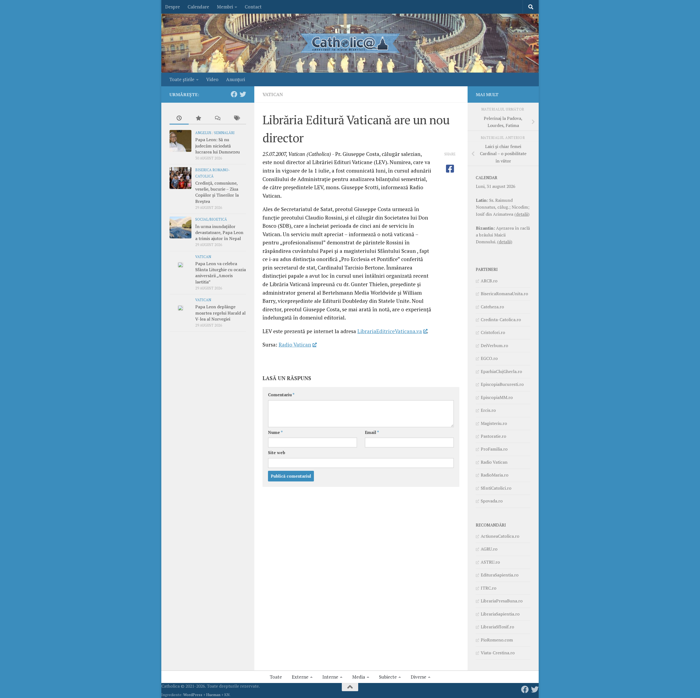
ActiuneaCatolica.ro (500, 536)
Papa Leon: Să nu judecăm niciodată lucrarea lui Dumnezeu (217, 146)
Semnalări (224, 133)
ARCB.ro (489, 281)
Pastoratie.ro (493, 436)
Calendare (198, 7)
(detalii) (521, 214)
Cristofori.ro (493, 332)
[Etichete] (236, 119)
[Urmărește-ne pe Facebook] (234, 94)
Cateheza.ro (492, 307)
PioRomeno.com (497, 640)
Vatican (272, 94)
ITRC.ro (488, 588)
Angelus (203, 133)
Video (212, 79)
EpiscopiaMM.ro (497, 397)
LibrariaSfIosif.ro (497, 627)
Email (372, 432)
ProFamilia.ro (494, 449)
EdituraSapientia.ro (499, 575)
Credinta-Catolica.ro (501, 320)
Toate (276, 677)
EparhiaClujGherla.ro (501, 371)
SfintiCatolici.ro (496, 488)
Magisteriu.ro (494, 423)
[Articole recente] (179, 119)
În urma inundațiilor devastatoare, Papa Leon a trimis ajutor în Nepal (219, 232)
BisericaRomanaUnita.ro (504, 294)
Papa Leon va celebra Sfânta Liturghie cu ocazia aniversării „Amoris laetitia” (220, 273)
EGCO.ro (489, 358)
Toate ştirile (181, 79)
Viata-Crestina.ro (498, 653)
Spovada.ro (492, 501)
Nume (275, 432)
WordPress (192, 694)
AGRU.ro (489, 549)
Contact (253, 7)
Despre (172, 7)
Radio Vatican (295, 344)
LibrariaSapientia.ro (500, 614)
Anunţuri (235, 79)
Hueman (213, 694)
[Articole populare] (198, 119)
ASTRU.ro (490, 562)
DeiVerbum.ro (494, 345)
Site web (276, 452)
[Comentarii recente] (217, 119)
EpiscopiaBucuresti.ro (502, 384)
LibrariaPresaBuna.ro (502, 601)
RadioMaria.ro (494, 475)
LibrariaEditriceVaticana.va (389, 331)
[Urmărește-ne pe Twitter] (243, 94)
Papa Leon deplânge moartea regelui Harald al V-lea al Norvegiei (220, 313)
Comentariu (281, 394)
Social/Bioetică (211, 219)
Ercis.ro (488, 410)
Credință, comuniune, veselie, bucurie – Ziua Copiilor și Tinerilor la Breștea (217, 192)
